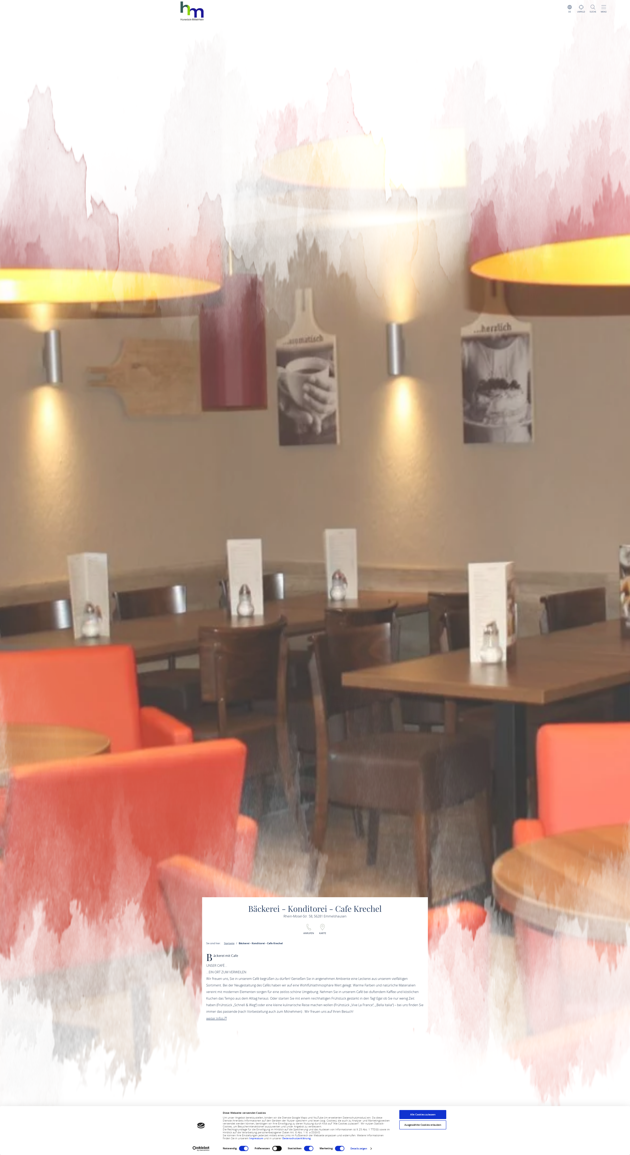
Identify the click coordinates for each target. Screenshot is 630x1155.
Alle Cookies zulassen (423, 1114)
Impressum (256, 1138)
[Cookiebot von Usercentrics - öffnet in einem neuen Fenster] (201, 1148)
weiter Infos (214, 1018)
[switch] (277, 1148)
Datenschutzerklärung (296, 1138)
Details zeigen (358, 1148)
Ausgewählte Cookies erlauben (422, 1125)
